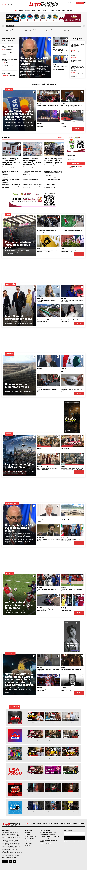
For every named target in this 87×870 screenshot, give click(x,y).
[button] (11, 4)
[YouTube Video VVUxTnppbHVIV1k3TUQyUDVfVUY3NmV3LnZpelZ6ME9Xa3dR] (36, 805)
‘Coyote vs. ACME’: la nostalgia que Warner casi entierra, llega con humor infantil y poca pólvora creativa (19, 679)
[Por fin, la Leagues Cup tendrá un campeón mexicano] (72, 600)
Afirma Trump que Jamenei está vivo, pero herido (48, 539)
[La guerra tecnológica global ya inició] (19, 455)
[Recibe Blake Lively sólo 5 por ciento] (72, 660)
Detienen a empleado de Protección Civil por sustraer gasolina (53, 160)
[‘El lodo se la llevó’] (72, 510)
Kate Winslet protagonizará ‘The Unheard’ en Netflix (48, 670)
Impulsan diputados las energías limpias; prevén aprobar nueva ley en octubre (11, 179)
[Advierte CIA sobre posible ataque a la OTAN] (48, 510)
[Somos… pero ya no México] (72, 441)
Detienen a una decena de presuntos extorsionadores (30, 178)
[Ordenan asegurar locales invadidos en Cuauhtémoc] (72, 221)
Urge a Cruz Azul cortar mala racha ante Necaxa (71, 590)
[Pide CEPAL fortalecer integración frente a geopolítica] (48, 116)
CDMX (62, 123)
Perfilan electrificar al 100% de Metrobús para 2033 (72, 125)
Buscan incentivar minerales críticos (17, 386)
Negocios (39, 368)
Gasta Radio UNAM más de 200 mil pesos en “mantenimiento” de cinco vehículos (72, 468)
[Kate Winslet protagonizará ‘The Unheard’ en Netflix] (48, 660)
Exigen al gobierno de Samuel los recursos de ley (70, 320)
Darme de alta (75, 163)
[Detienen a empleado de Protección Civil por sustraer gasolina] (54, 149)
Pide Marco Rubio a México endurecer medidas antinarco (77, 45)
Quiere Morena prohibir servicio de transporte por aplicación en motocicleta (48, 231)
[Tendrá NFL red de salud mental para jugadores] (48, 580)
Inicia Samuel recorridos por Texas (18, 317)
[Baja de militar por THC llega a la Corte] (48, 96)
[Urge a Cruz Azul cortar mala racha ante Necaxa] (72, 580)
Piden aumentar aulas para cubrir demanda (46, 300)
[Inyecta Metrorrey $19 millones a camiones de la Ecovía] (48, 310)
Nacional (4, 49)
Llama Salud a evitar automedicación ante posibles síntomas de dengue (52, 186)
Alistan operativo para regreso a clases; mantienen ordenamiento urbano (53, 172)
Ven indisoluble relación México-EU (46, 370)
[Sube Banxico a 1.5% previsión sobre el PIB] (72, 361)
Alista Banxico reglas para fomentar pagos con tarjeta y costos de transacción (60, 68)
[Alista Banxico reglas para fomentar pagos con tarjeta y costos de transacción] (60, 59)
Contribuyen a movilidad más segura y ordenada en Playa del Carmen (77, 67)
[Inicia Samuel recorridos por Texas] (19, 305)
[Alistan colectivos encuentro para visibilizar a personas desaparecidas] (33, 149)
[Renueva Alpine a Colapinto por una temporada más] (48, 600)
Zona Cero (63, 466)
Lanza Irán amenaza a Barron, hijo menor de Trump (76, 60)
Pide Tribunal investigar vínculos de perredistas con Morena (47, 250)
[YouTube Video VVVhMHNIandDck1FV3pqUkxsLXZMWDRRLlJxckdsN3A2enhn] (53, 787)
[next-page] (84, 26)
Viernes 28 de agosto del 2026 (12, 29)
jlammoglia (6, 167)
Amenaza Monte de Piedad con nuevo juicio (47, 390)
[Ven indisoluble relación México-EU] (48, 361)
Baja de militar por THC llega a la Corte (47, 105)
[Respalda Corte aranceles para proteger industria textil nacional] (72, 96)
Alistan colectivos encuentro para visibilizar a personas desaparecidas (32, 161)
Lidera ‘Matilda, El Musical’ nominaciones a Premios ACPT (48, 689)
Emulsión (39, 448)
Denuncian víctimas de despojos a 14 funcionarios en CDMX (71, 250)
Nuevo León (40, 298)
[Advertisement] (43, 271)
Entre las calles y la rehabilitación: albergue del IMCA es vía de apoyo (60, 50)
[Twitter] (82, 84)
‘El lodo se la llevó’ (66, 519)
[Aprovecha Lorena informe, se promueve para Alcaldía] (72, 291)
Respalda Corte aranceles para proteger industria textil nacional (71, 106)
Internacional (5, 75)
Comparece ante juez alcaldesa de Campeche (32, 172)
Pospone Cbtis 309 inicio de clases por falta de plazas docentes (53, 178)
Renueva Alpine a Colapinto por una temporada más (47, 609)
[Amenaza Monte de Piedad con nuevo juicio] (48, 380)
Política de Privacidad (79, 841)
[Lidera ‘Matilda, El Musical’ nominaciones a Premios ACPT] (48, 680)
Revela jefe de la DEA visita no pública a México (34, 61)
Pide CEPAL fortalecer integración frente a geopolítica (48, 125)
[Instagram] (79, 84)
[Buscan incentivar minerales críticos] (19, 375)
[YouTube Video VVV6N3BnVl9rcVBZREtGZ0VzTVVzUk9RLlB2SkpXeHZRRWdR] (53, 769)
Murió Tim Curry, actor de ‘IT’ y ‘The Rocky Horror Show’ (70, 689)
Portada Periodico (44, 834)
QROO (54, 47)
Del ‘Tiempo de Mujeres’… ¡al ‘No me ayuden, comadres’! (47, 468)
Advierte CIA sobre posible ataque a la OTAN (47, 520)
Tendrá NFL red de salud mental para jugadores (47, 590)
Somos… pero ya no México (70, 29)
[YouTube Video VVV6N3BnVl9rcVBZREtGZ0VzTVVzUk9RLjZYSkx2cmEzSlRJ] (70, 769)
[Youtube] (84, 84)
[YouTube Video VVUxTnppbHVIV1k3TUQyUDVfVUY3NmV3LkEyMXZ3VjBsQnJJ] (70, 805)
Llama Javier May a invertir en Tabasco (10, 172)
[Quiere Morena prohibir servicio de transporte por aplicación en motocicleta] (48, 221)
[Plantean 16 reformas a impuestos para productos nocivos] (72, 380)
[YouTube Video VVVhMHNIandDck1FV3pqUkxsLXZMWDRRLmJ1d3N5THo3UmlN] (70, 787)
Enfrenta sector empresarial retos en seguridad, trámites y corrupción (32, 185)
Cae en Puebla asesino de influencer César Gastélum (8, 66)
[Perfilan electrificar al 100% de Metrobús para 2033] (72, 116)
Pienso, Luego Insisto (42, 466)
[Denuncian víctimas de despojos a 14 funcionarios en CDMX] (72, 241)
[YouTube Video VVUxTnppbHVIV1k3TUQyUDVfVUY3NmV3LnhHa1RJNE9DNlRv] (53, 805)
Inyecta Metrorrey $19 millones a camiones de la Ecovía (46, 320)
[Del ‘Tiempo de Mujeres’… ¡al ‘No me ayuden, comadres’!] (48, 459)
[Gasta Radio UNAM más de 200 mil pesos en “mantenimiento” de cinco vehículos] (72, 459)
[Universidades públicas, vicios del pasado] (48, 441)
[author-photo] (2, 167)
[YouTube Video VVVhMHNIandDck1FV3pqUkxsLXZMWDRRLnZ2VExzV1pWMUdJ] (36, 787)
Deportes (39, 587)
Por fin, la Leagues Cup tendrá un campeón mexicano (70, 609)
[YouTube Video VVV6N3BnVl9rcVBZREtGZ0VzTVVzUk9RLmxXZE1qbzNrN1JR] (36, 769)
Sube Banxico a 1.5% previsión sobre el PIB (71, 370)
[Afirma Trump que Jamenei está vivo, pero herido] (48, 530)
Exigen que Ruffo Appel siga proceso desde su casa (76, 53)
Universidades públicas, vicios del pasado (52, 29)
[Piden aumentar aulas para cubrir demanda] (48, 291)
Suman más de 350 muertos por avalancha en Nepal (9, 72)
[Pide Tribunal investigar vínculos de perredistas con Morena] (48, 241)
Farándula (39, 667)
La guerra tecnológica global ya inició (33, 29)
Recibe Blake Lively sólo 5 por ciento (71, 669)
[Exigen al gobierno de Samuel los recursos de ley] (72, 310)
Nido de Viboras (65, 448)
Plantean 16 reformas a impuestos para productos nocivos (71, 390)
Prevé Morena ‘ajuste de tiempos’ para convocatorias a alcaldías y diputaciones (11, 186)
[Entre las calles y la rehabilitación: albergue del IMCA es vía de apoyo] (60, 41)
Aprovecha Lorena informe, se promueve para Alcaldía (72, 300)
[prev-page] (3, 26)
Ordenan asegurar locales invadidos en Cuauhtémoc (71, 231)
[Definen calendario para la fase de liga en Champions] (19, 594)
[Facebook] (77, 84)
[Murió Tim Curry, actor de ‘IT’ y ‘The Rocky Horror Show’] (72, 680)
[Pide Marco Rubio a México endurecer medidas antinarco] (72, 530)
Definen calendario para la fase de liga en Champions (19, 605)
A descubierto (43, 838)
